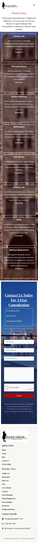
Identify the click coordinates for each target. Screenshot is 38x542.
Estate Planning (7, 495)
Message (7, 364)
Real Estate (5, 506)
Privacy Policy (6, 464)
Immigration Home (8, 509)
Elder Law (5, 481)
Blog (3, 457)
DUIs (3, 484)
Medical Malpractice (9, 499)
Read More (19, 52)
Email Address (9, 347)
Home (4, 450)
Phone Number (9, 355)
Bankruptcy (6, 477)
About (4, 454)
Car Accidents (6, 488)
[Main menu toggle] (34, 5)
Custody (5, 491)
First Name (8, 339)
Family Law (6, 473)
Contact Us (5, 461)
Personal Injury (7, 502)
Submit (19, 396)
